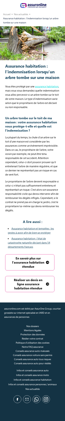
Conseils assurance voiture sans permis (32, 355)
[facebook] (17, 399)
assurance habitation (46, 86)
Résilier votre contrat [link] (32, 338)
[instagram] (46, 399)
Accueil (6, 14)
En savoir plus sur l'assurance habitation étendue (28, 262)
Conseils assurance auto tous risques (32, 359)
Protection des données (32, 334)
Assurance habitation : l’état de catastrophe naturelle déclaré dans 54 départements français (29, 242)
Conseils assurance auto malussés (32, 351)
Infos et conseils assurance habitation (32, 379)
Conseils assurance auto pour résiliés (32, 363)
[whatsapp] (36, 399)
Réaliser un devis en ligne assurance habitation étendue (28, 284)
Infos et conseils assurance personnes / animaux (32, 384)
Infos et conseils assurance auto (33, 370)
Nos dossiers (32, 326)
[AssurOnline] (33, 5)
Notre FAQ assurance (32, 346)
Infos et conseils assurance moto (32, 375)
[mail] (27, 399)
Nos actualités (21, 14)
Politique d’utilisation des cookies (32, 342)
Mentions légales (32, 330)
